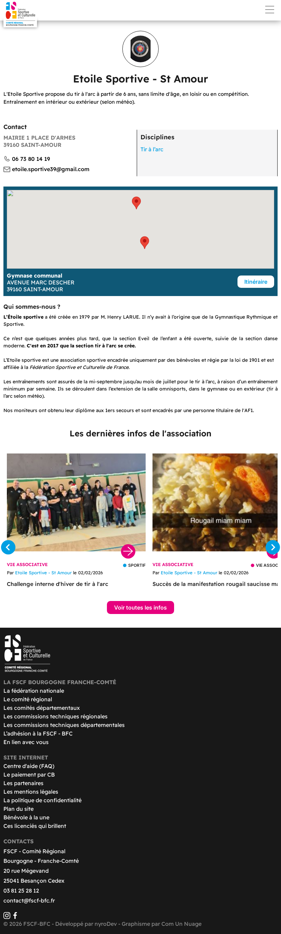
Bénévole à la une (26, 817)
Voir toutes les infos (140, 607)
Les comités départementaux (41, 707)
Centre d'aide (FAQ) (28, 766)
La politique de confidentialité (42, 800)
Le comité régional (27, 699)
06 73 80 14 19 (31, 158)
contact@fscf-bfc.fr (29, 900)
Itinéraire (255, 281)
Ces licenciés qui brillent (34, 825)
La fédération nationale (33, 690)
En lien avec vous (26, 742)
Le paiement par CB (29, 774)
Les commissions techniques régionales (55, 716)
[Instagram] (6, 916)
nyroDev (106, 923)
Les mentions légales (30, 791)
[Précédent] (8, 547)
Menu (269, 9)
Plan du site (18, 808)
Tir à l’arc (151, 149)
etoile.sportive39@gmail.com (50, 169)
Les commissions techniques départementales (64, 724)
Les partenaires (23, 783)
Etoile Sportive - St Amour (43, 572)
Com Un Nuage (181, 923)
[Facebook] (15, 916)
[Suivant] (273, 547)
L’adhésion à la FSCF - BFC (38, 733)
